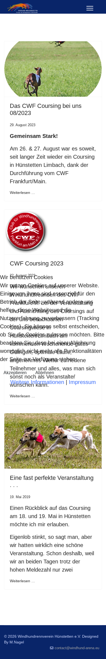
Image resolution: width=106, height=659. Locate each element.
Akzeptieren (15, 372)
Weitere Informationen (37, 382)
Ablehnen (44, 372)
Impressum (82, 382)
